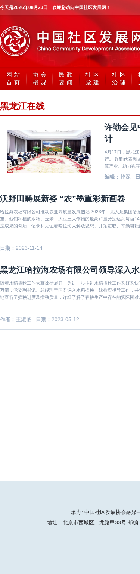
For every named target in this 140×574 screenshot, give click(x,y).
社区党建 (93, 78)
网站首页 (14, 78)
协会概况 (41, 78)
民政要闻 (67, 78)
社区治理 (120, 78)
